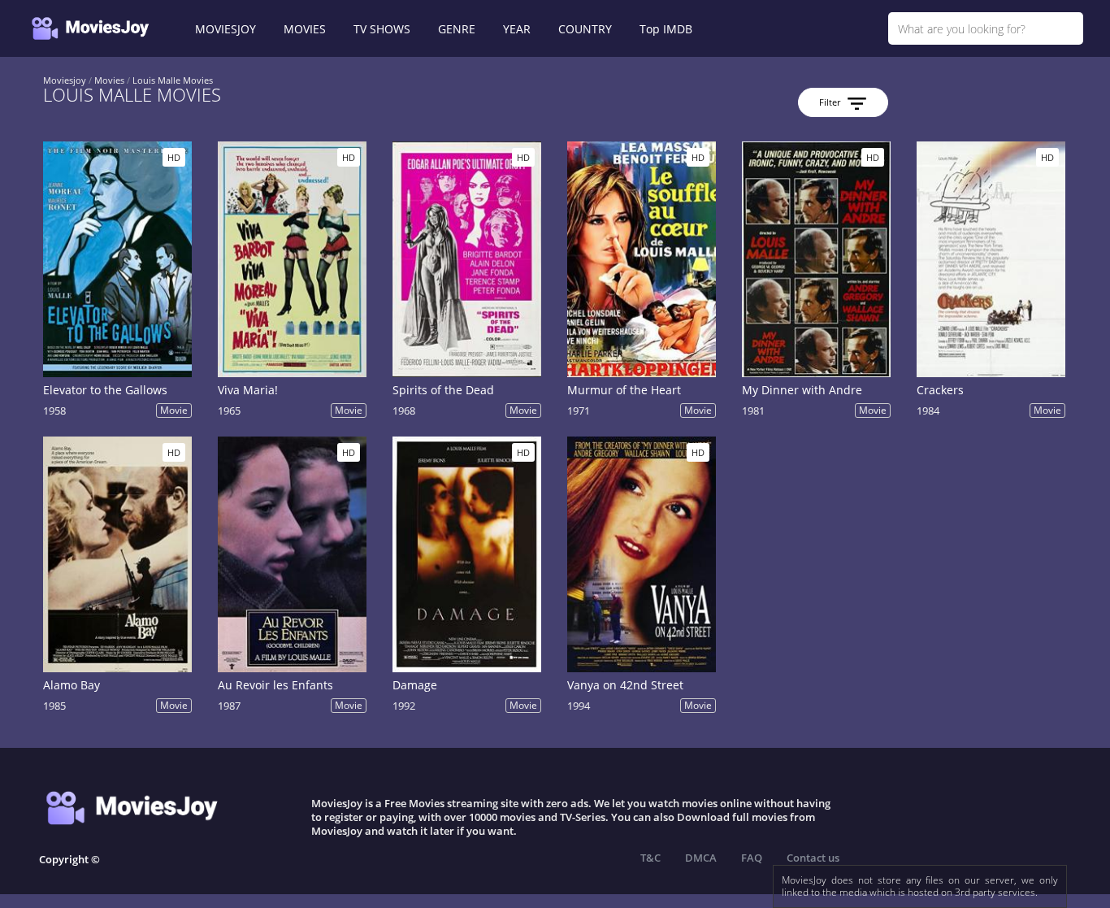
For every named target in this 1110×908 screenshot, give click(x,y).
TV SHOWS (381, 29)
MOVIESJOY (225, 29)
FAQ (751, 857)
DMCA (701, 857)
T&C (650, 857)
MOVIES (305, 29)
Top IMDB (666, 29)
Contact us (813, 857)
